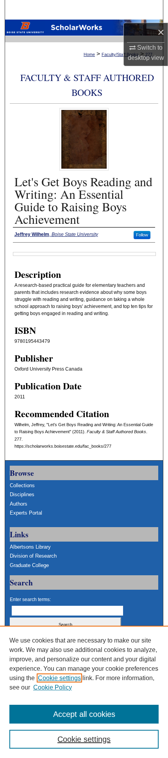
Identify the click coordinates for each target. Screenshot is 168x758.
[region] (84, 692)
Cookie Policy (52, 687)
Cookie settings (59, 678)
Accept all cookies (84, 714)
